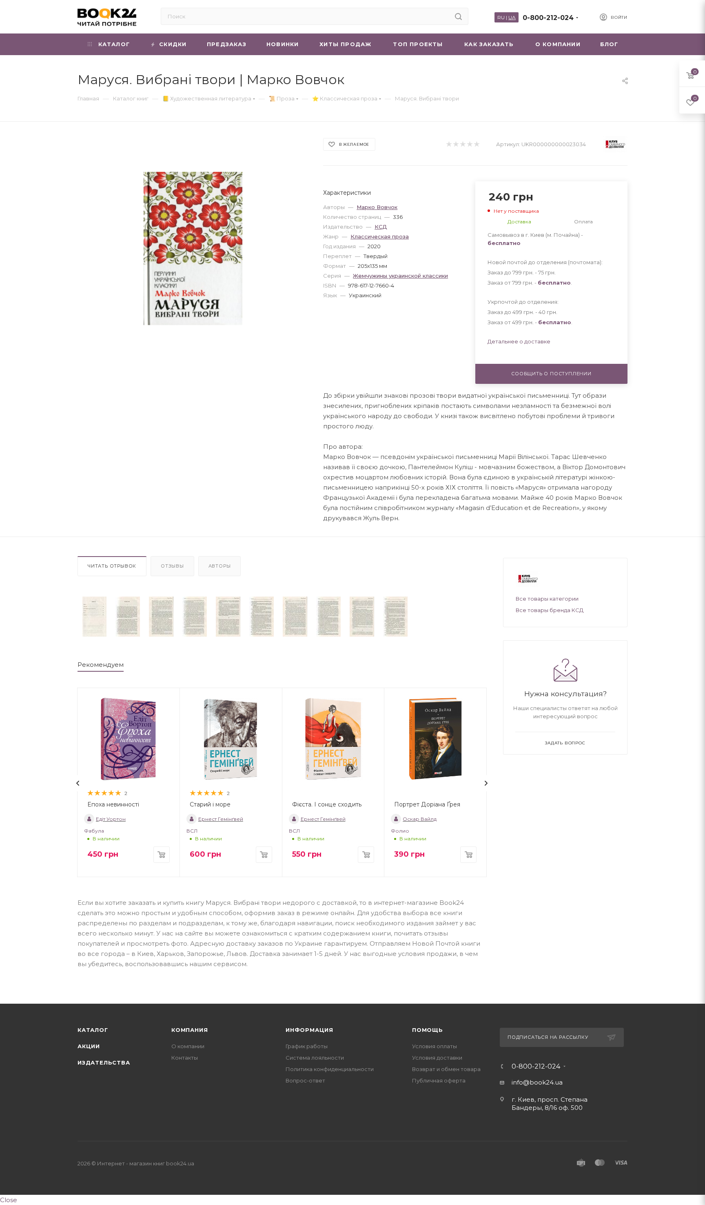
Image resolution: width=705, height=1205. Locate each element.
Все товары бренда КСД (549, 610)
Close (8, 1200)
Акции (89, 1046)
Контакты (184, 1057)
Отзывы (172, 566)
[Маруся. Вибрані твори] (94, 616)
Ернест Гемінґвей (220, 819)
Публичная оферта (439, 1080)
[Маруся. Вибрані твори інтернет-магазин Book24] (193, 248)
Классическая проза (379, 236)
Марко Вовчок (377, 207)
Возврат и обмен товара (446, 1069)
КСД (381, 226)
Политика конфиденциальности (330, 1069)
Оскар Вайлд (420, 819)
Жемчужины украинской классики (400, 275)
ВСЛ (191, 831)
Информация (309, 1030)
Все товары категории (547, 598)
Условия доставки (437, 1057)
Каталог (93, 1030)
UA (512, 17)
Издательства (104, 1062)
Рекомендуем (101, 664)
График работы (307, 1046)
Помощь (427, 1030)
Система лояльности (315, 1057)
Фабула (94, 831)
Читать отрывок (112, 566)
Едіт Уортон (111, 819)
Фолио (400, 831)
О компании (187, 1046)
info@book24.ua (537, 1082)
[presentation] (78, 783)
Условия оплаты (434, 1046)
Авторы (219, 566)
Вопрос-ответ (305, 1080)
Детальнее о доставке (519, 341)
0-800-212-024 (548, 18)
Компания (189, 1030)
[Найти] (458, 16)
